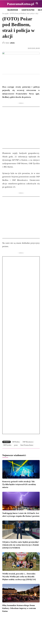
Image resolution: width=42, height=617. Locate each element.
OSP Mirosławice (28, 442)
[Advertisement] (21, 127)
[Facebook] (4, 79)
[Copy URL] (26, 79)
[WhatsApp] (15, 79)
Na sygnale (5, 13)
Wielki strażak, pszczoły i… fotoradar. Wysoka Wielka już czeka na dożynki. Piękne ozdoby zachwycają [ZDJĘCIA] (19, 577)
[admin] (3, 43)
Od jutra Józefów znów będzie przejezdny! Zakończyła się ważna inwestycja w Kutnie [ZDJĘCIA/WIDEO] (20, 545)
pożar (16, 445)
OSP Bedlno (16, 442)
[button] (37, 3)
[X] (10, 79)
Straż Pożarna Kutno (26, 445)
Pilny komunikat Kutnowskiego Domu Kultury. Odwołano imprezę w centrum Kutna (19, 608)
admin (12, 43)
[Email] (20, 79)
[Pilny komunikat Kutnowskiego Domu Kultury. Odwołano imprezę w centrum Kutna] (21, 593)
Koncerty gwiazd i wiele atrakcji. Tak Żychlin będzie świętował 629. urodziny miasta (19, 484)
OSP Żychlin (7, 445)
